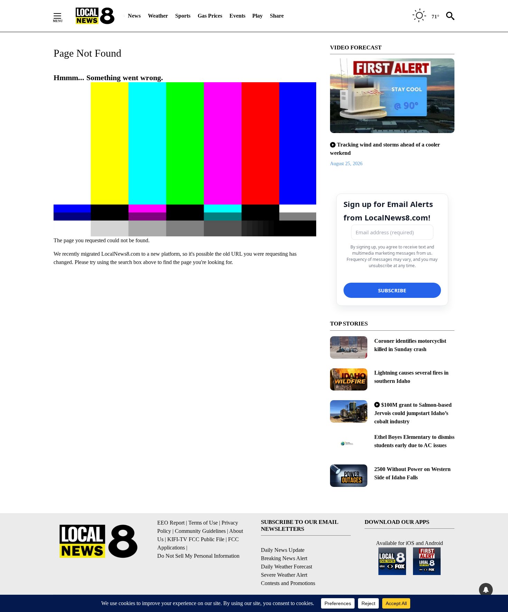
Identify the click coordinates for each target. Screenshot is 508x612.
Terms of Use (203, 523)
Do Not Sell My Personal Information (198, 556)
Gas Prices (210, 16)
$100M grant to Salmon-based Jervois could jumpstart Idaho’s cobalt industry (413, 413)
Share (277, 16)
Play (257, 16)
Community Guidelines (200, 531)
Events (237, 16)
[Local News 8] (95, 15)
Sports (182, 16)
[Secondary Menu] (63, 16)
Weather (158, 16)
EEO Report (171, 523)
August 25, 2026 (346, 163)
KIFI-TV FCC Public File (195, 539)
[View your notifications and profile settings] (486, 590)
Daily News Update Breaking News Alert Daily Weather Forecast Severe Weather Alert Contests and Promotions (288, 566)
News (134, 16)
